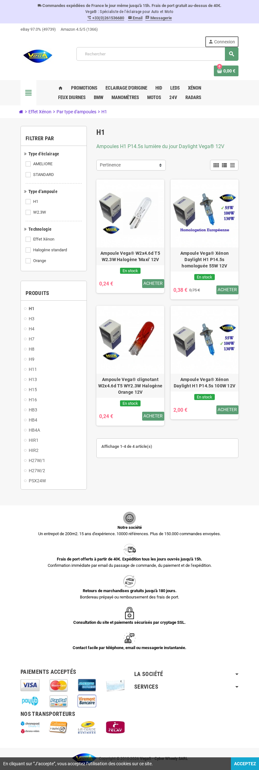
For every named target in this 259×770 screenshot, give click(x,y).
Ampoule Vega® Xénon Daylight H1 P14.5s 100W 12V (205, 382)
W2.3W (39, 212)
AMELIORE (42, 163)
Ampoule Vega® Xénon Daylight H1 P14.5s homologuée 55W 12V (204, 259)
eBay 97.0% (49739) (38, 29)
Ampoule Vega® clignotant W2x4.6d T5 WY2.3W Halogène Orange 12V (130, 386)
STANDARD (43, 174)
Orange (39, 260)
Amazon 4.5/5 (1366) (79, 29)
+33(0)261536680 (105, 18)
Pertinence (110, 165)
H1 (35, 201)
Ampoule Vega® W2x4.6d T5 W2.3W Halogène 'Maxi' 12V (130, 256)
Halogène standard (50, 249)
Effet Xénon (43, 239)
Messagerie (158, 18)
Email (135, 18)
